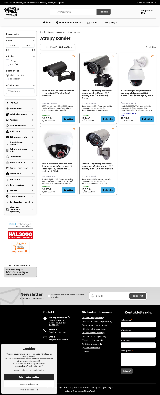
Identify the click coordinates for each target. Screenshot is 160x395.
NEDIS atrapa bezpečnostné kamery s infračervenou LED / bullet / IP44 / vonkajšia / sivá (97, 166)
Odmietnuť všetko (29, 384)
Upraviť (38, 366)
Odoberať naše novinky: (32, 298)
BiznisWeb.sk (89, 391)
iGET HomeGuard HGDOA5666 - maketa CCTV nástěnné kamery (58, 93)
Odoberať (137, 295)
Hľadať (104, 11)
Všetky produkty (17, 75)
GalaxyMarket (29, 356)
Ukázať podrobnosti (29, 390)
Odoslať (126, 371)
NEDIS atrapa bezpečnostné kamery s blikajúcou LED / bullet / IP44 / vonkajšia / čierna (97, 94)
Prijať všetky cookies (29, 377)
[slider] (7, 50)
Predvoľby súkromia (73, 387)
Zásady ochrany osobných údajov (98, 387)
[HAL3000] (20, 238)
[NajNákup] (20, 253)
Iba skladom (15, 79)
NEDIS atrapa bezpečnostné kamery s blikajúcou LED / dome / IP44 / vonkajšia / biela (137, 93)
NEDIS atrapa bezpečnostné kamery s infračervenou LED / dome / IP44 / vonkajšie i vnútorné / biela (57, 167)
